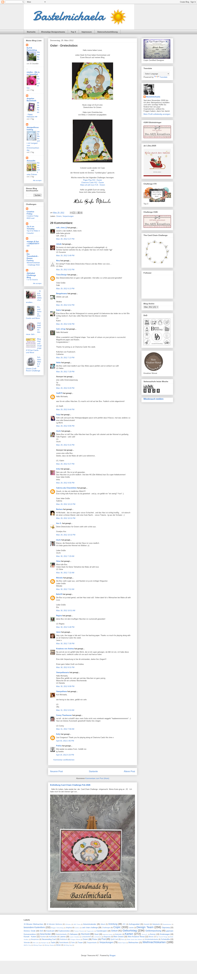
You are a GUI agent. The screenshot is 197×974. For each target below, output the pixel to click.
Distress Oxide (29, 931)
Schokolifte (165, 939)
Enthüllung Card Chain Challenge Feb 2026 (70, 785)
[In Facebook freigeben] (78, 212)
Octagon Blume (75, 939)
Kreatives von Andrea (65, 649)
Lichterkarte (97, 936)
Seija (58, 415)
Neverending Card (49, 939)
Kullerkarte (53, 936)
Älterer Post (129, 771)
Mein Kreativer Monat (136, 937)
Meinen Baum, (38, 56)
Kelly (58, 734)
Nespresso (35, 939)
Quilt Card (114, 939)
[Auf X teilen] (76, 212)
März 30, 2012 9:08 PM (65, 686)
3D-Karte (68, 924)
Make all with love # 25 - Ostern (92, 185)
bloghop (69, 927)
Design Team (145, 927)
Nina (58, 261)
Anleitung (112, 924)
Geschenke (45, 934)
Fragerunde (90, 931)
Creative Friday (30, 213)
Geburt (114, 931)
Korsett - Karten (30, 937)
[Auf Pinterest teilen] (81, 212)
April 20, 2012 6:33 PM (65, 755)
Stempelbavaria (62, 672)
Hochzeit (85, 934)
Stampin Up (44, 942)
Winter (58, 945)
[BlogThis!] (73, 212)
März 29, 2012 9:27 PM (65, 464)
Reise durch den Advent (134, 939)
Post (103, 939)
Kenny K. (145, 934)
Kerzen (153, 934)
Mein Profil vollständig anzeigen (157, 114)
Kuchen (43, 936)
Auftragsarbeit (134, 924)
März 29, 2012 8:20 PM (65, 388)
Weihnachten (133, 942)
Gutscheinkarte (61, 934)
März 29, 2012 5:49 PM (65, 256)
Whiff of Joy (27, 945)
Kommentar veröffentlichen (63, 760)
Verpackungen (68, 216)
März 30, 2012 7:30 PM (65, 644)
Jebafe (59, 244)
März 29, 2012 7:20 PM (65, 372)
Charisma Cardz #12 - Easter (92, 183)
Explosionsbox (64, 931)
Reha (122, 939)
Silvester (27, 942)
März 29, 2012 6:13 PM (65, 289)
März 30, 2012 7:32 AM (65, 573)
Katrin (58, 310)
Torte (73, 942)
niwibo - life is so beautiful (33, 73)
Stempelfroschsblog (33, 128)
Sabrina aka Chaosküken (66, 488)
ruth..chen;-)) (61, 228)
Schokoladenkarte (151, 939)
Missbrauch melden (153, 399)
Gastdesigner (101, 931)
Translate (163, 77)
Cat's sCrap (61, 329)
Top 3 (73, 32)
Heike (58, 363)
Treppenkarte (91, 942)
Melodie (59, 578)
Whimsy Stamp (49, 945)
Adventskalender (89, 924)
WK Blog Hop (68, 945)
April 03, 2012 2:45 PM (65, 741)
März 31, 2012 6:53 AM (65, 710)
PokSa (59, 746)
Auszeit (146, 924)
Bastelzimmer (167, 924)
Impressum (87, 32)
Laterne (63, 937)
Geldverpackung (153, 931)
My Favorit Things (161, 936)
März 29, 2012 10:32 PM (65, 535)
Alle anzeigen (37, 180)
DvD (41, 931)
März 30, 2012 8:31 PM (65, 667)
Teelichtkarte (63, 942)
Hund (96, 934)
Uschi (58, 431)
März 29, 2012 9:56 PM (65, 483)
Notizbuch (63, 939)
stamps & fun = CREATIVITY (33, 242)
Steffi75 (59, 393)
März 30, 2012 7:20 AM (65, 556)
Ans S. (59, 523)
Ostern (59, 216)
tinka (58, 469)
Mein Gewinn (119, 937)
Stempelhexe (61, 691)
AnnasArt (31, 161)
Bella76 (59, 594)
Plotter (94, 939)
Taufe (53, 942)
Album (103, 924)
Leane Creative (74, 936)
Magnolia (107, 936)
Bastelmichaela (153, 97)
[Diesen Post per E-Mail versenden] (71, 212)
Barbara (59, 509)
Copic (117, 927)
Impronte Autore (108, 934)
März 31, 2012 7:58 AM (65, 729)
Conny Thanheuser (64, 715)
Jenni (58, 632)
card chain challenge (90, 928)
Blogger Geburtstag (57, 927)
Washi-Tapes (122, 942)
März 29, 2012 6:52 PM (65, 305)
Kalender (118, 934)
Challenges (106, 927)
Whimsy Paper (37, 945)
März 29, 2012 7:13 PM (65, 358)
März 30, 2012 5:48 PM (65, 627)
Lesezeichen (86, 936)
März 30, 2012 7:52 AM (65, 589)
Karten (129, 933)
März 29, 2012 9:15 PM (65, 445)
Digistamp (166, 928)
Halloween (74, 934)
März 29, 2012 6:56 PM (65, 324)
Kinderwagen (165, 934)
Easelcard (50, 931)
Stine (58, 561)
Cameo (77, 927)
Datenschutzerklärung (107, 32)
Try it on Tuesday (30, 227)
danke (131, 927)
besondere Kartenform (34, 927)
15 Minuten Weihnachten (33, 924)
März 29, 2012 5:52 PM (65, 270)
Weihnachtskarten (154, 942)
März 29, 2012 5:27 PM (65, 239)
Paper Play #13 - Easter (92, 180)
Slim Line (35, 942)
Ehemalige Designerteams (53, 32)
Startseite (31, 32)
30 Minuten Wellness (54, 924)
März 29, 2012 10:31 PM (65, 518)
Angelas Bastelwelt (31, 99)
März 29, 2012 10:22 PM (65, 504)
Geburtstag (130, 930)
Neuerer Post (56, 771)
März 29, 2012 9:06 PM (65, 426)
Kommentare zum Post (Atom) (97, 778)
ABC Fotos (77, 924)
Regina (59, 616)
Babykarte (156, 924)
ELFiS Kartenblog (32, 49)
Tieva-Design (61, 275)
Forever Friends (79, 931)
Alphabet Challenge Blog (31, 275)
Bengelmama (61, 294)
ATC (124, 924)
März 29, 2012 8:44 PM (65, 409)
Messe (151, 936)
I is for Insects (32, 280)
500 (28, 246)
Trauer (80, 942)
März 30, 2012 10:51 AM (65, 611)
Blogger (112, 955)
